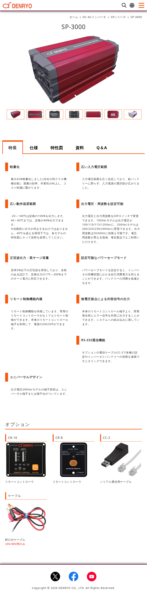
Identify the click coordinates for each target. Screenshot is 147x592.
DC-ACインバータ (94, 17)
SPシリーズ (118, 17)
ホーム (73, 17)
